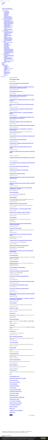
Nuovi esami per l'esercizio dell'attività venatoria (19, 284)
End (11, 414)
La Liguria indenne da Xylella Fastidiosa (17, 267)
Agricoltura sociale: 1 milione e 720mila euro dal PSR (20, 212)
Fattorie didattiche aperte (14, 376)
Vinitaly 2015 (12, 408)
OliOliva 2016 (12, 412)
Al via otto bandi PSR (14, 342)
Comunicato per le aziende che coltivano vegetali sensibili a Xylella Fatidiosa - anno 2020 (21, 188)
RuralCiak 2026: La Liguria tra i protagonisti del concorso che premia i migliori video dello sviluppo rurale (22, 96)
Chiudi (43, 438)
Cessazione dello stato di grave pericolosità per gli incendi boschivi (22, 135)
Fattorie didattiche (13, 197)
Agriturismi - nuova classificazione (16, 410)
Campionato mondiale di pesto (15, 391)
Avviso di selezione (13, 217)
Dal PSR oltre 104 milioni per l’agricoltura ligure (19, 169)
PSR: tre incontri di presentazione (16, 336)
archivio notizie (3, 76)
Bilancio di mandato (13, 406)
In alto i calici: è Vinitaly (14, 393)
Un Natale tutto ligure (14, 255)
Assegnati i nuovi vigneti (14, 399)
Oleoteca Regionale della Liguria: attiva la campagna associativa (22, 281)
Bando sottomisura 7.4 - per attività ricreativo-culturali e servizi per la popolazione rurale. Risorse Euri (22, 118)
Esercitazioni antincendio (14, 385)
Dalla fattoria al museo (14, 395)
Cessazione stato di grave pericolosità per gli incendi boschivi (21, 108)
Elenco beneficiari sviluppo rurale (16, 91)
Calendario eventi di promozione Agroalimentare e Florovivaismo (22, 157)
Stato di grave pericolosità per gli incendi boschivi (19, 83)
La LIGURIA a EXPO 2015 (15, 404)
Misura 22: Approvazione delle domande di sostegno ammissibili (22, 125)
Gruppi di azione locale (14, 353)
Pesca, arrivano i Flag (14, 380)
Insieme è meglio (13, 347)
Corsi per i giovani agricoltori (15, 389)
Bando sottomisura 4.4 (14, 364)
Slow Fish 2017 (12, 313)
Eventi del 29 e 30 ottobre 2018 (15, 228)
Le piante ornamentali (14, 261)
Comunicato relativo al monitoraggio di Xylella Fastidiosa (21, 240)
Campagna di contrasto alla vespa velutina (18, 378)
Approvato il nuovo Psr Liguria (16, 402)
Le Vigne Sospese (13, 387)
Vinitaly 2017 (12, 325)
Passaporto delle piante (14, 192)
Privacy (27, 432)
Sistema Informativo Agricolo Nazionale (17, 173)
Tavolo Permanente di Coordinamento (17, 397)
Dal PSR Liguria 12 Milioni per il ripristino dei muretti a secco (21, 143)
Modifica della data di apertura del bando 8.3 (18, 203)
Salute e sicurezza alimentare (15, 359)
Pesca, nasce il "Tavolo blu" (15, 382)
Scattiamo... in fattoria (14, 308)
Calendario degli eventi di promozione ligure (18, 139)
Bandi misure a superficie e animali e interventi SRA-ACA (21, 121)
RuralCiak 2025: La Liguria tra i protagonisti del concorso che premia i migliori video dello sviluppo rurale (22, 87)
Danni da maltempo (13, 383)
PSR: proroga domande (14, 319)
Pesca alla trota (12, 331)
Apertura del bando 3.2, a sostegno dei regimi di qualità (20, 208)
